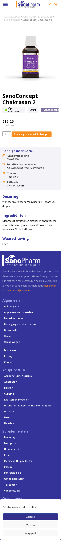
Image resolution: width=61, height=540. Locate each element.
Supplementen (12, 16)
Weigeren (31, 524)
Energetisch (29, 16)
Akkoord (30, 516)
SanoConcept (45, 16)
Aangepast (30, 533)
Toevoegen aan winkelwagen (31, 134)
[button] (5, 4)
